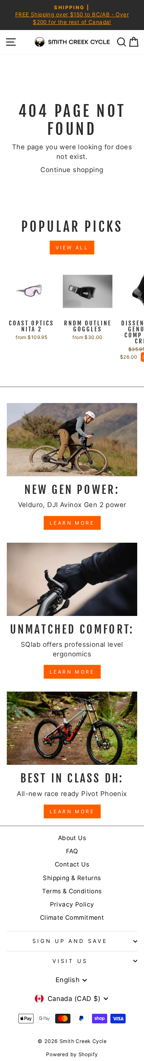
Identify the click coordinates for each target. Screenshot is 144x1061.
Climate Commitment (72, 917)
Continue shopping (71, 170)
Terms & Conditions (72, 891)
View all (72, 248)
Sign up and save (70, 941)
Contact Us (72, 864)
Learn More (72, 523)
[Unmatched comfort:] (72, 579)
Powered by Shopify (72, 1054)
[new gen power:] (72, 439)
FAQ (72, 851)
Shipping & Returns (72, 878)
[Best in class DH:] (72, 728)
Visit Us (70, 961)
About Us (72, 838)
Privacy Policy (72, 904)
